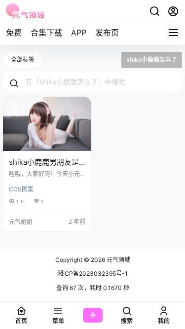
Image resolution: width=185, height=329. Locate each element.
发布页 (107, 32)
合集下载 (46, 32)
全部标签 (23, 59)
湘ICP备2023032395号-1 (92, 273)
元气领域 (117, 259)
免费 (14, 32)
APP (78, 32)
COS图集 (21, 189)
